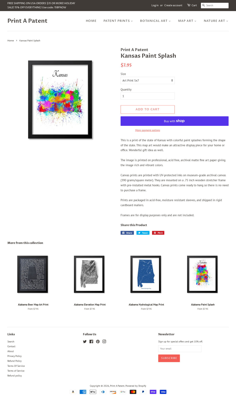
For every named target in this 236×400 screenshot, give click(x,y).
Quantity (126, 89)
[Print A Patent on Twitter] (85, 342)
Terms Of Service (16, 365)
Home (91, 21)
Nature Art (215, 21)
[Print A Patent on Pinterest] (98, 342)
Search (10, 341)
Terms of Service (15, 370)
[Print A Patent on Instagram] (104, 342)
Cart (194, 5)
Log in (155, 5)
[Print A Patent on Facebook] (91, 342)
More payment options (147, 130)
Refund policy (14, 375)
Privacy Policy (14, 356)
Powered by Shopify (135, 385)
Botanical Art (154, 21)
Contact (11, 346)
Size (123, 74)
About (10, 351)
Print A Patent (27, 21)
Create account (173, 5)
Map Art (186, 21)
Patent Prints (117, 21)
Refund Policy (14, 360)
